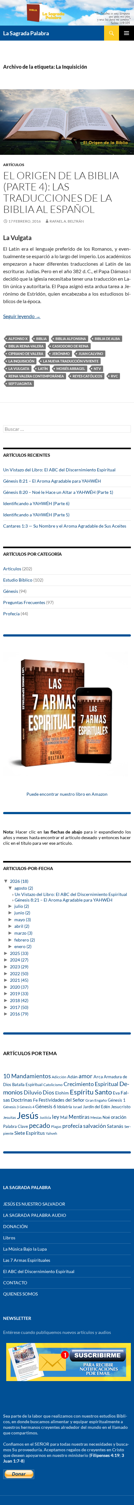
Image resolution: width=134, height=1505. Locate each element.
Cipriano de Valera (25, 354)
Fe (35, 1100)
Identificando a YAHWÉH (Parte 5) (36, 514)
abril (21, 926)
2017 (19, 1007)
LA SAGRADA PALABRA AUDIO (34, 1215)
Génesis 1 (117, 1100)
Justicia (45, 1117)
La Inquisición (21, 361)
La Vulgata (18, 368)
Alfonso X (17, 339)
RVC (114, 376)
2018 (19, 1000)
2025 (19, 953)
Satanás (115, 1126)
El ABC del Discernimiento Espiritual (38, 1271)
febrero (24, 939)
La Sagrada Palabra (26, 33)
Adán (72, 1076)
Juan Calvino (91, 354)
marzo (23, 933)
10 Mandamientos (27, 1076)
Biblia (41, 339)
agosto (23, 888)
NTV (97, 368)
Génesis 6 (45, 1106)
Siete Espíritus (29, 1133)
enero (22, 946)
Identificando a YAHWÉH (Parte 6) (36, 503)
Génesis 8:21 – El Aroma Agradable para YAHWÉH (52, 481)
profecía (72, 1125)
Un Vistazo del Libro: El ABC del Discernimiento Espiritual (59, 469)
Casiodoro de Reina (70, 346)
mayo (22, 919)
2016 (19, 1013)
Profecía (11, 613)
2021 (19, 980)
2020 (19, 987)
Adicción (59, 1077)
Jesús (28, 1115)
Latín (43, 368)
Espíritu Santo (91, 1092)
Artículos (13, 164)
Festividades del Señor (61, 1100)
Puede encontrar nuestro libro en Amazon (67, 794)
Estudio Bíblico (17, 580)
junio (22, 912)
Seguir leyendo (22, 316)
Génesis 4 (27, 1107)
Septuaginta (20, 383)
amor (86, 1076)
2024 (19, 959)
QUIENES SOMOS (20, 1293)
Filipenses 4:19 (104, 1455)
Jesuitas (9, 1117)
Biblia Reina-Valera (26, 346)
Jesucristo (121, 1106)
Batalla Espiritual (27, 1084)
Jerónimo (61, 354)
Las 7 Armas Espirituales (26, 1260)
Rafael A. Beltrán (67, 221)
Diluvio (33, 1092)
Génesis (10, 591)
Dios (48, 1092)
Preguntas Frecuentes (24, 602)
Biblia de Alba (107, 339)
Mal (64, 1117)
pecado (39, 1125)
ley (55, 1117)
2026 (19, 881)
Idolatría (64, 1106)
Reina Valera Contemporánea (36, 376)
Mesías (96, 1117)
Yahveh (51, 1133)
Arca (98, 1076)
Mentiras (79, 1117)
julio (21, 906)
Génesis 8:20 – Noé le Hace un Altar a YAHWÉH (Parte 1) (58, 492)
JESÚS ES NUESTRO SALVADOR (34, 1204)
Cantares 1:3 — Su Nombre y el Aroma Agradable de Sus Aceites (64, 526)
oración (118, 1117)
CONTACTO (15, 1282)
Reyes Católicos (87, 376)
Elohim (62, 1092)
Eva (116, 1092)
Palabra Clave (15, 1126)
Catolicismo (53, 1084)
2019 (19, 993)
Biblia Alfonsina (70, 339)
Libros (9, 1237)
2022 (19, 973)
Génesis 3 (11, 1106)
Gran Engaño (96, 1100)
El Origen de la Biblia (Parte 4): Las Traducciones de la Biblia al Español (61, 192)
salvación (94, 1125)
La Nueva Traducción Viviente (70, 361)
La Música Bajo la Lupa (25, 1249)
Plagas (56, 1126)
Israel (77, 1106)
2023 (19, 966)
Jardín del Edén (96, 1106)
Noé (106, 1117)
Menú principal (126, 33)
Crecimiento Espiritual (91, 1083)
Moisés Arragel (70, 368)
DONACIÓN (15, 1226)
